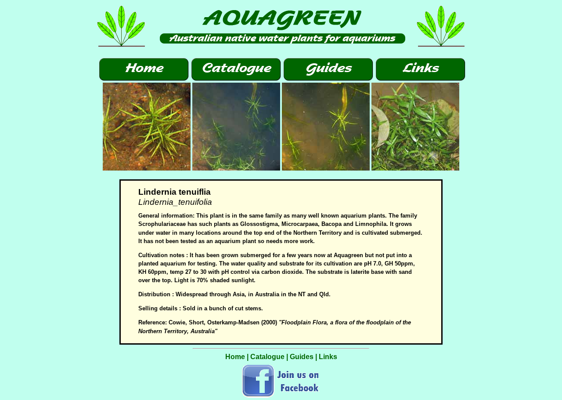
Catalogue (267, 356)
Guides (301, 356)
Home (235, 356)
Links (328, 356)
